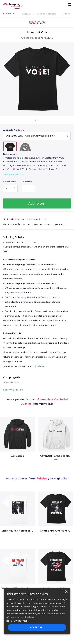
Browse (7, 13)
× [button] (66, 591)
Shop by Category (46, 14)
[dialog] (37, 611)
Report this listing (13, 390)
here (41, 366)
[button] (37, 621)
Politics (66, 14)
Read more (30, 617)
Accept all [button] (37, 627)
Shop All (26, 14)
